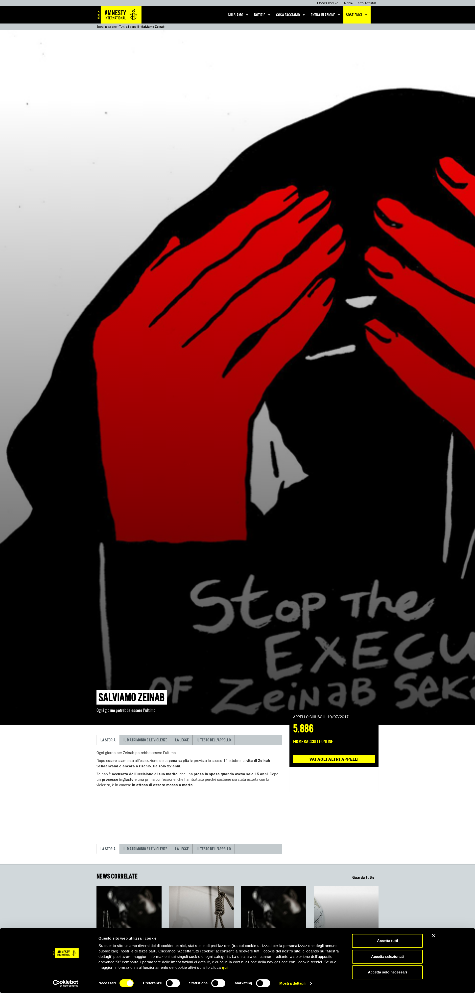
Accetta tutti (387, 941)
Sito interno (367, 3)
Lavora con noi (328, 3)
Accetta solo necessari (387, 972)
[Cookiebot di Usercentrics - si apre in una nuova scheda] (65, 983)
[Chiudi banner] (433, 935)
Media (348, 3)
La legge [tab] (182, 740)
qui (225, 967)
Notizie (259, 15)
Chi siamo (235, 15)
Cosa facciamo (288, 15)
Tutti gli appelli (129, 26)
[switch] (173, 983)
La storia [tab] (108, 740)
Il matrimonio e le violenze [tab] (145, 740)
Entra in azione (323, 15)
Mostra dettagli (292, 983)
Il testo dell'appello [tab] (214, 740)
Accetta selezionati (387, 956)
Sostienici (354, 15)
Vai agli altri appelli (333, 759)
